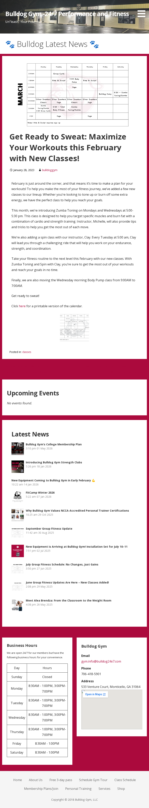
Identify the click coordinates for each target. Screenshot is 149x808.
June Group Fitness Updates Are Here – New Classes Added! (67, 582)
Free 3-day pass (60, 780)
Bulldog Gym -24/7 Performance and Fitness (67, 13)
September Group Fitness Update (49, 528)
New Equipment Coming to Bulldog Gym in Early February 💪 (53, 480)
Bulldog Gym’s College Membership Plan (54, 444)
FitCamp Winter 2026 (40, 492)
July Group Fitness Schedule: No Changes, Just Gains (62, 564)
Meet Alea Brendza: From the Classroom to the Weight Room (68, 600)
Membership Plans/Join (41, 788)
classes (26, 352)
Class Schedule (125, 780)
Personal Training (78, 788)
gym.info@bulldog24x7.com (101, 661)
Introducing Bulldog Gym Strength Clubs (54, 462)
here (22, 306)
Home (17, 780)
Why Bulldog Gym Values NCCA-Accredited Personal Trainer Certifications (77, 510)
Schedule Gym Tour (93, 780)
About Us (35, 780)
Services (104, 788)
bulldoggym (49, 170)
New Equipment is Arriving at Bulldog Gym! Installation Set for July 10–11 (76, 546)
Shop (121, 788)
